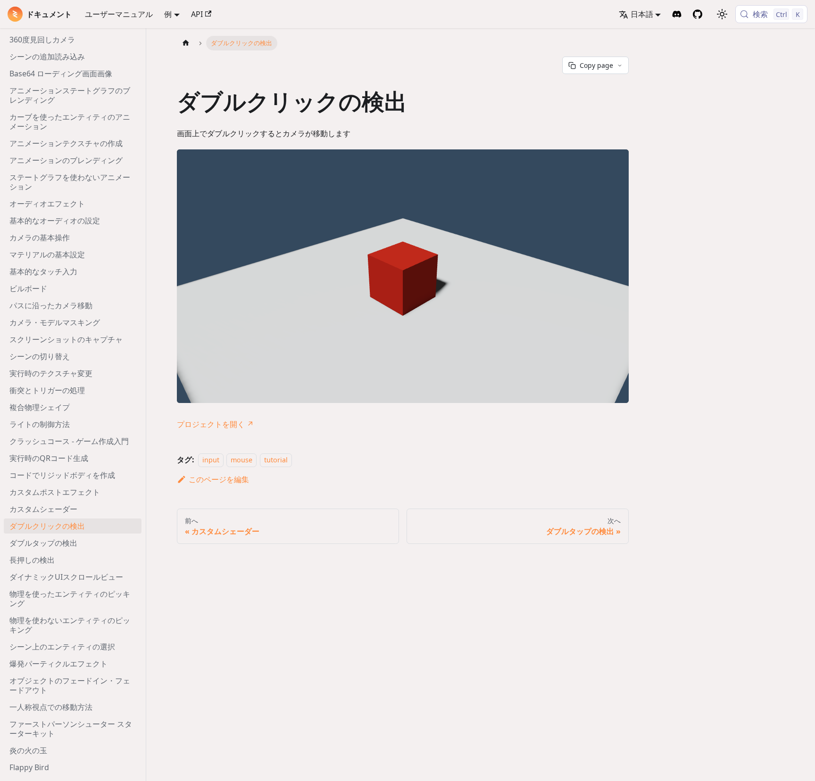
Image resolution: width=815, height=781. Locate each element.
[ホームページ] (186, 43)
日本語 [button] (642, 14)
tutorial (276, 459)
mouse (241, 459)
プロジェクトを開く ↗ (215, 424)
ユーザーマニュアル (119, 14)
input (210, 459)
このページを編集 (219, 479)
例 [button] (168, 14)
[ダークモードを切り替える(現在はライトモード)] (722, 14)
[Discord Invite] (676, 14)
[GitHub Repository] (697, 14)
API (197, 14)
